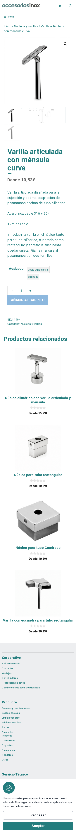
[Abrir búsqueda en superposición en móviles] (70, 5)
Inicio (7, 26)
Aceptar (38, 826)
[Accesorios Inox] (21, 5)
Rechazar (38, 815)
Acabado (16, 268)
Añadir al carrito (27, 300)
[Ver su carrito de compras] (60, 5)
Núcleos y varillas (26, 26)
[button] (65, 44)
